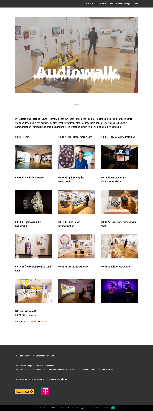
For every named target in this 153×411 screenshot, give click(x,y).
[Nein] (150, 408)
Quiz (111, 4)
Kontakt (19, 355)
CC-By (30, 321)
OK (113, 408)
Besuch (135, 4)
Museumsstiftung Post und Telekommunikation (35, 365)
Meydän (44, 321)
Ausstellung (90, 4)
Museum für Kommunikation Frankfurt (63, 369)
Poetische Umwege (123, 4)
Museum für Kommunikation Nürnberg (97, 369)
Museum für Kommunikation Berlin (30, 369)
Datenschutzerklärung (45, 355)
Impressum (29, 355)
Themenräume (102, 4)
